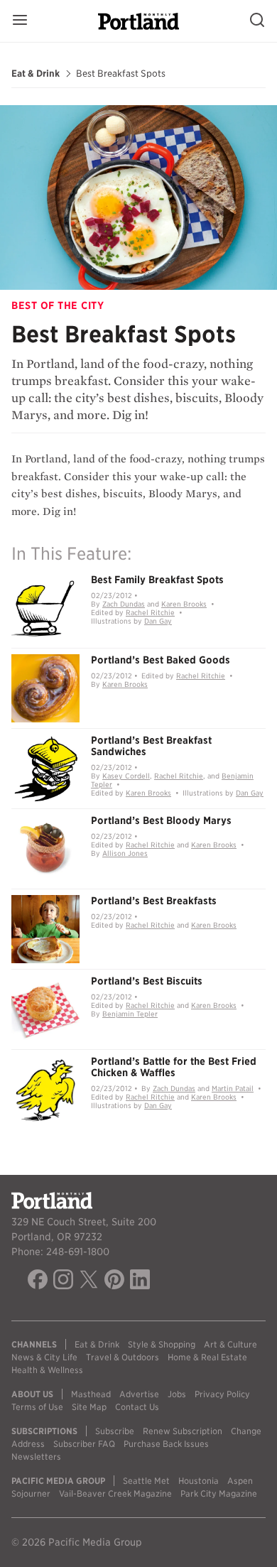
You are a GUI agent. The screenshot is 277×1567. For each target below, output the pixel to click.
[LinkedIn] (140, 1281)
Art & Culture (230, 1344)
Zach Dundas (123, 604)
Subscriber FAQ (84, 1443)
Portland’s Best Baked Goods (160, 660)
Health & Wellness (47, 1370)
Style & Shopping (161, 1344)
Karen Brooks (184, 604)
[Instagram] (63, 1281)
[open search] (257, 21)
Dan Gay (158, 621)
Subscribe (114, 1431)
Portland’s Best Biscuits (146, 981)
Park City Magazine (218, 1493)
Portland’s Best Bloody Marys (161, 820)
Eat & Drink (35, 74)
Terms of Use (37, 1406)
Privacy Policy (222, 1394)
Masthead (91, 1394)
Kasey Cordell (126, 775)
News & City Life (44, 1357)
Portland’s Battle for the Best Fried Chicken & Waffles (173, 1067)
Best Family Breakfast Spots (157, 579)
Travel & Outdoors (122, 1357)
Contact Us (137, 1406)
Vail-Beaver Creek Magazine (115, 1493)
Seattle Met (146, 1480)
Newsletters (36, 1456)
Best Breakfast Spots (120, 74)
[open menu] (20, 21)
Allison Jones (125, 853)
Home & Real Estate (207, 1357)
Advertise (139, 1394)
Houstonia (198, 1480)
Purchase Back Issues (166, 1443)
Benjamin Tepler (130, 1013)
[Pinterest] (114, 1281)
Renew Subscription (182, 1431)
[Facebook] (38, 1281)
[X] (89, 1281)
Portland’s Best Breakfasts (154, 900)
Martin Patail (233, 1088)
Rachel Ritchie (150, 612)
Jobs (177, 1394)
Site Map (89, 1406)
